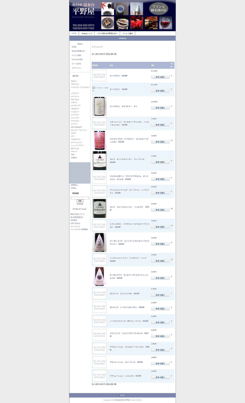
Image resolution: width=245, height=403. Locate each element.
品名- (111, 65)
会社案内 (74, 220)
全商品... (74, 188)
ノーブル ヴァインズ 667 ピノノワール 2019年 (129, 321)
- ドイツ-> (73, 124)
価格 (152, 65)
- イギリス (73, 102)
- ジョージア (74, 118)
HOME (74, 33)
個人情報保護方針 (77, 217)
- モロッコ (73, 151)
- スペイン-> (74, 96)
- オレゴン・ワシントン (78, 130)
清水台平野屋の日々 (79, 51)
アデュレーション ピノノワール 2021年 (126, 362)
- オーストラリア (75, 142)
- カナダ (72, 133)
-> (74, 81)
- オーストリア (75, 105)
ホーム (122, 395)
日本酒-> (74, 157)
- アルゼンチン (75, 139)
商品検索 (75, 193)
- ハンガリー (74, 112)
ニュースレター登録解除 (79, 229)
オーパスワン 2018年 (118, 76)
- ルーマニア (74, 115)
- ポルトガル (74, 99)
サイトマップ (75, 226)
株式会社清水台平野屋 (122, 400)
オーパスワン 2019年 (118, 89)
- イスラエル (74, 121)
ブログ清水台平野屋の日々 (107, 33)
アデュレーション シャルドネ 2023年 (125, 376)
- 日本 (71, 154)
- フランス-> (74, 84)
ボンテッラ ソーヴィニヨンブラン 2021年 (127, 307)
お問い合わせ (75, 223)
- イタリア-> (74, 93)
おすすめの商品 (77, 59)
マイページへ (76, 68)
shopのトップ (87, 33)
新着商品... (75, 185)
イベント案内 (128, 33)
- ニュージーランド (76, 145)
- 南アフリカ (74, 148)
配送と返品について (78, 214)
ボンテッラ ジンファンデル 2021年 (124, 293)
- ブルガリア (74, 108)
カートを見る (76, 63)
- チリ (71, 136)
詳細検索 (80, 204)
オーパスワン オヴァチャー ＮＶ (123, 106)
